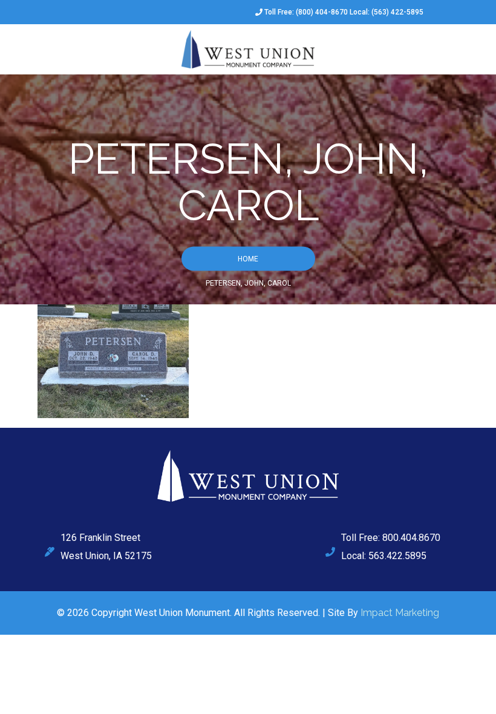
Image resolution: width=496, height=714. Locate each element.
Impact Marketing (400, 612)
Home (248, 258)
